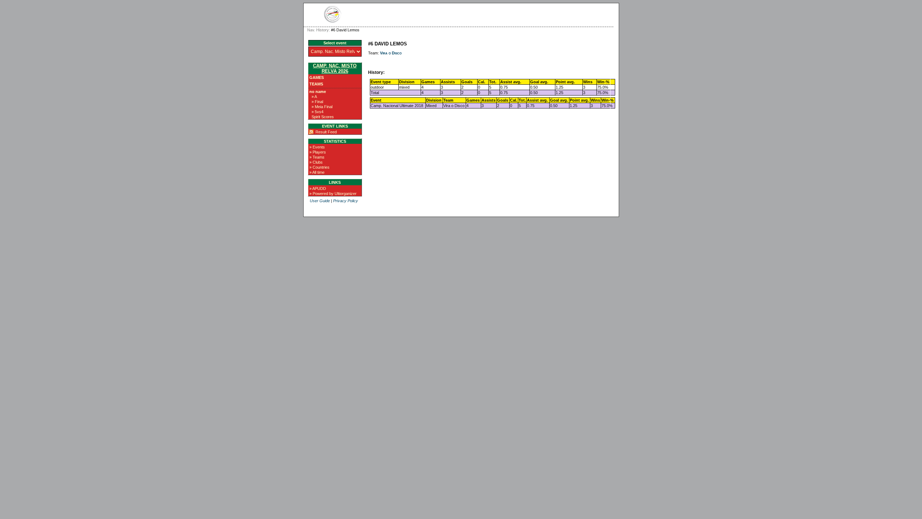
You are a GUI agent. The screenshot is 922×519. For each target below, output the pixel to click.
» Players (317, 152)
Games (316, 77)
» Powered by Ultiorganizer (333, 193)
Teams (316, 84)
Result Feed (326, 132)
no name (317, 91)
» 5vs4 (317, 112)
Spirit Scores (323, 117)
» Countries (319, 167)
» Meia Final (322, 107)
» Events (317, 147)
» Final (317, 101)
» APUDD (317, 188)
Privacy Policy (345, 201)
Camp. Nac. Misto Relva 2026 (335, 68)
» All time (317, 172)
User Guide (320, 201)
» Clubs (316, 162)
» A (314, 96)
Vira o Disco (391, 53)
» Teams (317, 157)
